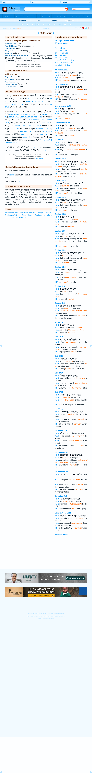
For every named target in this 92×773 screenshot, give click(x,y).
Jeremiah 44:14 (34, 126)
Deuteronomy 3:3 (62, 123)
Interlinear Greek (11, 213)
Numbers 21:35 (15, 114)
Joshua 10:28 (60, 180)
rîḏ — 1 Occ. (60, 48)
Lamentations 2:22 (12, 143)
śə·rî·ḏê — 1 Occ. (62, 58)
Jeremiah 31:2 (17, 104)
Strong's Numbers (44, 213)
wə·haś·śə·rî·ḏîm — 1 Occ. (65, 63)
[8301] (89, 351)
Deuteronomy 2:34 (36, 120)
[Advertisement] (46, 555)
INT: (56, 80)
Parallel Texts (22, 218)
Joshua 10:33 (13, 117)
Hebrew (15, 28)
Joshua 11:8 (25, 117)
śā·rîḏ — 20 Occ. (61, 53)
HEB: (57, 73)
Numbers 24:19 (42, 128)
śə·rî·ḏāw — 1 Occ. (62, 55)
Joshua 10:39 (60, 250)
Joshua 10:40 (60, 267)
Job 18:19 (15, 128)
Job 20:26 (43, 150)
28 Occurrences (61, 534)
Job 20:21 (34, 147)
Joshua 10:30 (60, 197)
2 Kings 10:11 (36, 117)
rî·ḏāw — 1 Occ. (61, 50)
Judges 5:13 (27, 137)
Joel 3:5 (41, 101)
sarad (11, 175)
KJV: (57, 78)
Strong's (9, 28)
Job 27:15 (44, 134)
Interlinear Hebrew (27, 213)
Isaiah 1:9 (32, 99)
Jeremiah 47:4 (46, 140)
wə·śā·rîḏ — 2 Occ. (62, 65)
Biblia (4, 28)
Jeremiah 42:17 (21, 126)
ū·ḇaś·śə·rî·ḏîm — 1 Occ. (65, 60)
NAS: (57, 75)
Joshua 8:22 (27, 114)
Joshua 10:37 (60, 231)
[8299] (3, 351)
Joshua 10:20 (30, 101)
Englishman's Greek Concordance (19, 215)
